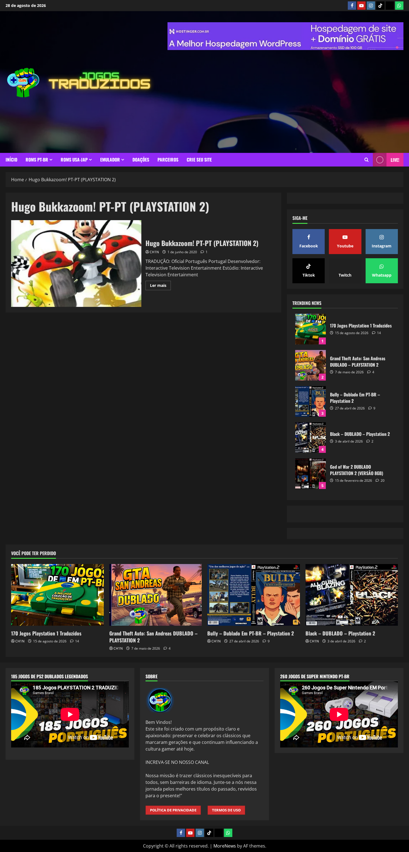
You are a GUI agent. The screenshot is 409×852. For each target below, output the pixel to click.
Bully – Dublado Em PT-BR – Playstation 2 (310, 471)
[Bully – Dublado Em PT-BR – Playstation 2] (253, 664)
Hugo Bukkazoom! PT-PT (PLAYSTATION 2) (76, 263)
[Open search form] (366, 159)
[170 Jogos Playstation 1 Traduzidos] (57, 664)
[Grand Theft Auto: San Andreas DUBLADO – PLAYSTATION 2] (155, 664)
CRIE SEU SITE (199, 159)
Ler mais (160, 286)
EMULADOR (110, 159)
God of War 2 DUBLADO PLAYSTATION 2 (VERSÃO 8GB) (310, 543)
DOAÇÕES (140, 159)
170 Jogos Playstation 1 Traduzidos (310, 398)
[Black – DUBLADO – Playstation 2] (351, 664)
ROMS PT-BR (37, 159)
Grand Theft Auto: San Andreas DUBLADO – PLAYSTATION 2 (310, 434)
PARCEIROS (167, 159)
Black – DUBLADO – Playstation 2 (310, 507)
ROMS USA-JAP (74, 159)
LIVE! (395, 160)
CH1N (154, 252)
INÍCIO (11, 159)
